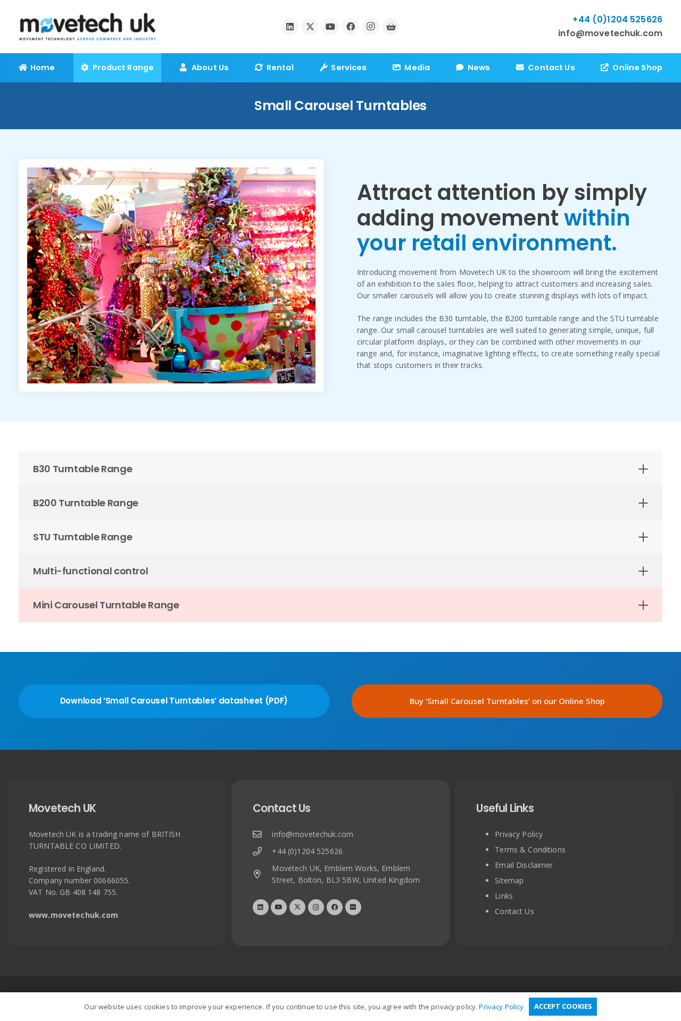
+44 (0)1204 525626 (307, 851)
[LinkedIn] (289, 26)
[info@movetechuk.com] (262, 834)
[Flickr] (353, 907)
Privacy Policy (519, 834)
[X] (310, 26)
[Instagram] (370, 26)
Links (504, 896)
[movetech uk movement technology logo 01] (87, 26)
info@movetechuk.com (312, 834)
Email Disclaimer (524, 865)
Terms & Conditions (530, 849)
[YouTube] (330, 26)
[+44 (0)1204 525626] (262, 851)
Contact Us (514, 911)
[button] (160, 67)
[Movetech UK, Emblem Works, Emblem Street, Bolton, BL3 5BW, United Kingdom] (262, 874)
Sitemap (509, 880)
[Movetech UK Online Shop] (391, 26)
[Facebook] (350, 26)
